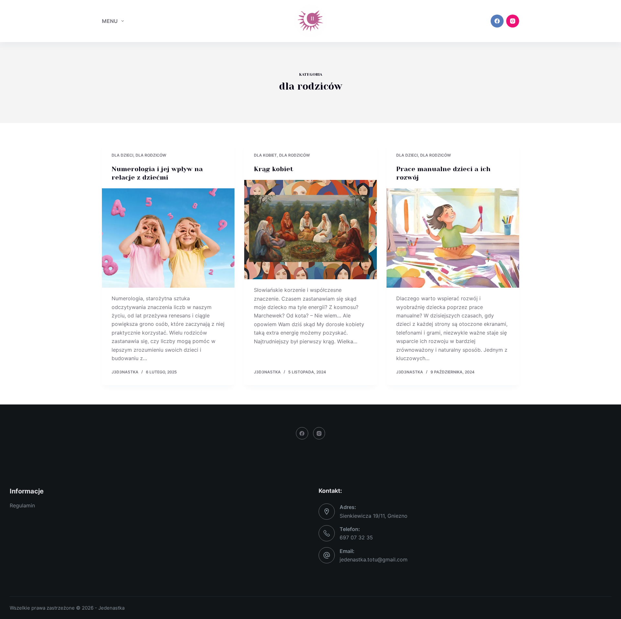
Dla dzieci (122, 155)
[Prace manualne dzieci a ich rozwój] (453, 238)
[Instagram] (512, 21)
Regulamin (22, 505)
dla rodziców (151, 155)
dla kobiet (265, 155)
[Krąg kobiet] (310, 230)
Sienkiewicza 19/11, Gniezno (374, 516)
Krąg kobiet (273, 169)
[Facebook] (497, 21)
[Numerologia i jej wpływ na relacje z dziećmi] (168, 238)
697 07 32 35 (356, 537)
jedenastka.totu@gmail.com (374, 559)
